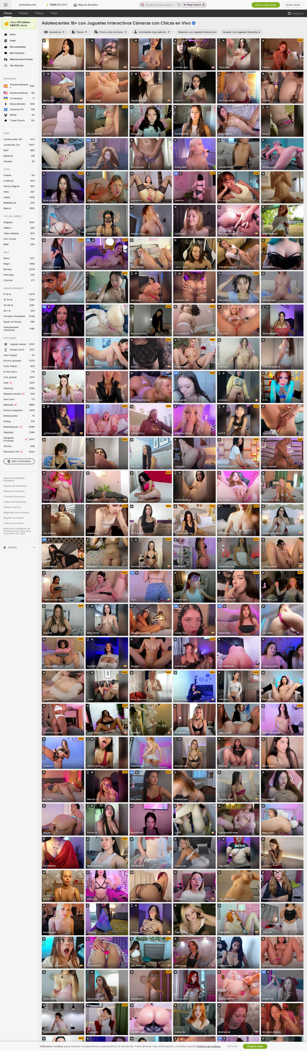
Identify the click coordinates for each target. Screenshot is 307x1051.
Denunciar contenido (14, 491)
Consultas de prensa (14, 496)
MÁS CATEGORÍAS (21, 461)
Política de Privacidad (15, 502)
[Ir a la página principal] (27, 5)
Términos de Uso (12, 507)
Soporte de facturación (15, 486)
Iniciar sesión (293, 5)
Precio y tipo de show (111, 32)
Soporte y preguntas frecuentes (14, 479)
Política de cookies (209, 1046)
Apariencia (55, 32)
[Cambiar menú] (5, 5)
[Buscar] (178, 4)
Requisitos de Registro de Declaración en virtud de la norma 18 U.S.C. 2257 (17, 531)
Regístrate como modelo (16, 512)
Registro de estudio (14, 518)
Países (80, 32)
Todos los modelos (14, 523)
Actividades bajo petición (152, 32)
